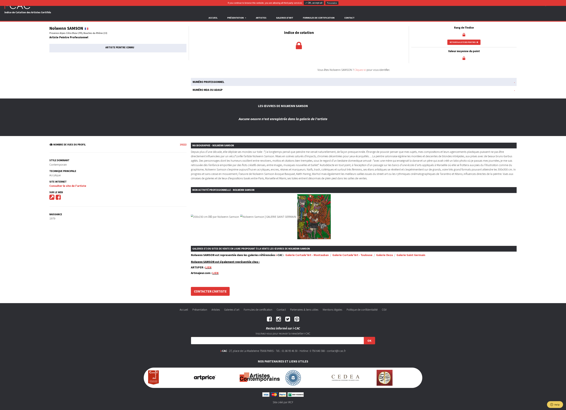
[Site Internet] (51, 198)
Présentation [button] (235, 17)
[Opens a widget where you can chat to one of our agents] (555, 405)
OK (369, 340)
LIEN (208, 267)
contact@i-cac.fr (336, 351)
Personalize (332, 3)
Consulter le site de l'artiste (67, 186)
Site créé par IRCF (283, 402)
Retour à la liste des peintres (463, 42)
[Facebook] (58, 198)
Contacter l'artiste (210, 291)
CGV (384, 309)
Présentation (199, 309)
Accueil (213, 17)
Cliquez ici (360, 70)
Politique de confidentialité (362, 309)
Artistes (261, 17)
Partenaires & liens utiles (304, 309)
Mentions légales (332, 309)
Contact (349, 17)
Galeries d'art (284, 17)
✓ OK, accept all (313, 3)
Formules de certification (319, 17)
